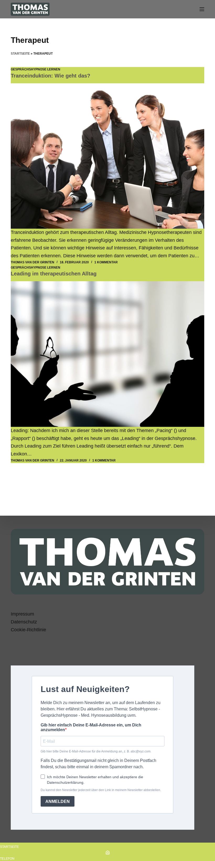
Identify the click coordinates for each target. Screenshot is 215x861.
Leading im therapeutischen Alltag (53, 273)
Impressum (22, 614)
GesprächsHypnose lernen (35, 69)
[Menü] (202, 9)
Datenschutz (24, 621)
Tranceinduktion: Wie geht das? (50, 76)
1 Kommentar (106, 262)
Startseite (20, 53)
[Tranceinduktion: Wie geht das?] (107, 156)
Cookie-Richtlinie (28, 629)
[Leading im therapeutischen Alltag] (107, 354)
